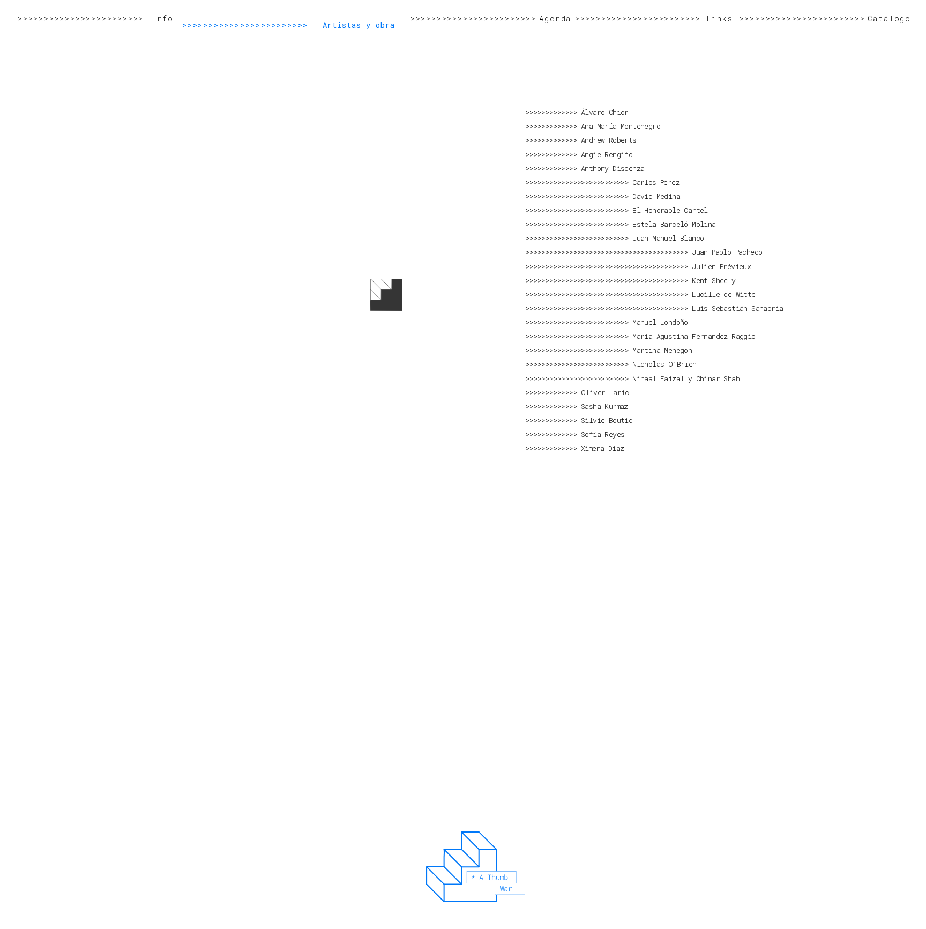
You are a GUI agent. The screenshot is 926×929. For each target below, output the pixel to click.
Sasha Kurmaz (604, 406)
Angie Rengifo (606, 154)
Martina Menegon (662, 350)
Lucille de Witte (723, 294)
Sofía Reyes (602, 434)
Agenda (555, 18)
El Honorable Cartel (670, 210)
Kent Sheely (713, 280)
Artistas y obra (359, 25)
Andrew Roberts (609, 140)
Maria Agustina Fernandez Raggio (693, 336)
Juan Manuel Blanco (668, 238)
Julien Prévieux (721, 266)
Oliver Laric (605, 392)
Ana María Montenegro (620, 126)
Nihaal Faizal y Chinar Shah (686, 378)
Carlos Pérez (655, 182)
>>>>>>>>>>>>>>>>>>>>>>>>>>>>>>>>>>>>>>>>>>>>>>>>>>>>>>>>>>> (80, 18)
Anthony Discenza (612, 168)
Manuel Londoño (660, 322)
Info (163, 18)
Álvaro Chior (605, 112)
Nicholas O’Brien (664, 364)
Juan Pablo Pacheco (727, 252)
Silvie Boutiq (606, 420)
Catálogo (889, 18)
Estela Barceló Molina (673, 224)
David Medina (656, 196)
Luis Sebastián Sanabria (737, 308)
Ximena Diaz (602, 448)
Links (720, 18)
